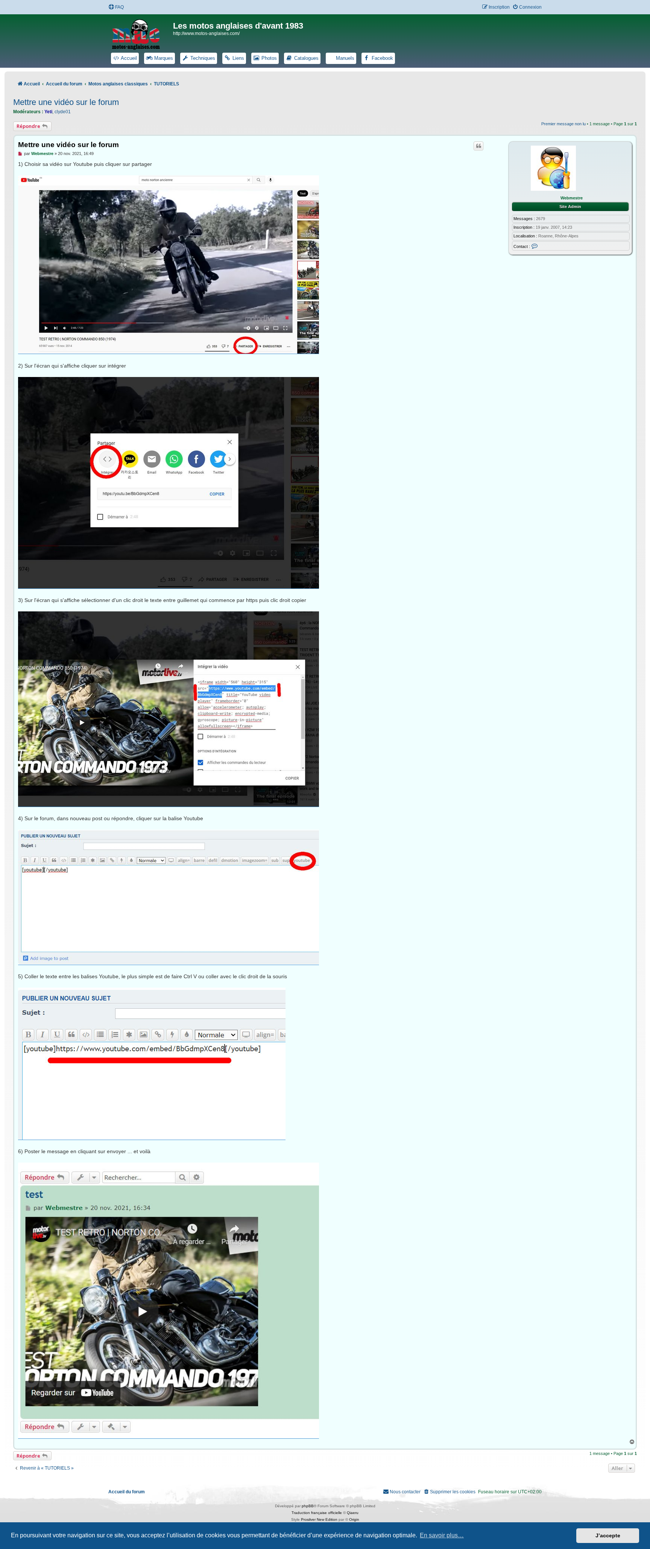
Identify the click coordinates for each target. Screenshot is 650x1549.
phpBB (308, 1506)
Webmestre (571, 198)
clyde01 (63, 111)
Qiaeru (352, 1513)
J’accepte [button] (607, 1535)
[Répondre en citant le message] (478, 145)
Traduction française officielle (317, 1513)
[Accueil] (140, 33)
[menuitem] (116, 7)
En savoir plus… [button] (442, 1535)
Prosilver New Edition (319, 1519)
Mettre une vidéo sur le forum (66, 102)
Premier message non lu (563, 124)
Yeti (48, 111)
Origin (354, 1519)
